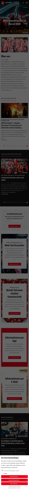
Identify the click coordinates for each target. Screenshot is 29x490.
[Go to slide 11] (23, 146)
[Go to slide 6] (14, 146)
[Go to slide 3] (8, 146)
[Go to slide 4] (10, 146)
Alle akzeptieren (14, 476)
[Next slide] (27, 146)
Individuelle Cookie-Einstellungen (14, 486)
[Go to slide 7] (15, 146)
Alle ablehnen (13, 483)
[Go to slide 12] (25, 146)
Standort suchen (14, 226)
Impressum (19, 487)
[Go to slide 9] (19, 146)
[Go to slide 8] (17, 146)
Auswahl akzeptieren (14, 480)
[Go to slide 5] (12, 146)
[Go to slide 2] (6, 146)
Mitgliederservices (14, 264)
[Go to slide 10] (21, 146)
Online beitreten (14, 313)
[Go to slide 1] (4, 146)
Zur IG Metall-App (14, 357)
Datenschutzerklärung (12, 487)
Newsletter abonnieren (14, 398)
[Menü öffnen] (27, 3)
